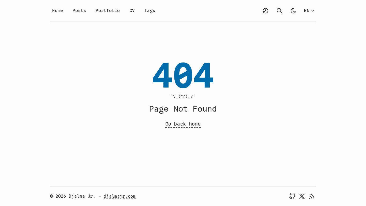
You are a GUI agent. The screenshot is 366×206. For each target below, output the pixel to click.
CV (132, 10)
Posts (79, 10)
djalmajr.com (120, 196)
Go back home (183, 124)
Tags (149, 10)
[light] (293, 10)
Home (57, 10)
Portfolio (108, 10)
